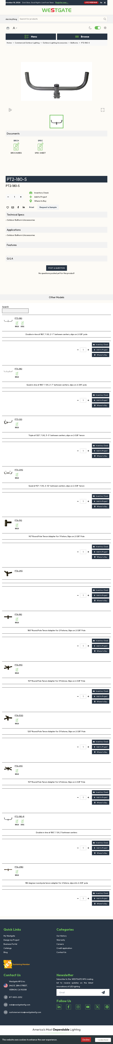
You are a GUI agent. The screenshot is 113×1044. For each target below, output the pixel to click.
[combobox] (60, 19)
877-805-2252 (15, 997)
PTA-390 (18, 665)
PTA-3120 (19, 715)
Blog (6, 952)
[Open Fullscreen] (102, 109)
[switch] (98, 27)
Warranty (61, 940)
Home (10, 43)
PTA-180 (18, 614)
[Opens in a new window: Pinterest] (107, 1007)
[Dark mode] (90, 28)
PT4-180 (18, 369)
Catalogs (8, 948)
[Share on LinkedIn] (24, 207)
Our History (62, 936)
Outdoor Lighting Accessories (56, 43)
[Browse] (77, 37)
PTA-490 (19, 766)
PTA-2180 (19, 867)
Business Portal (10, 944)
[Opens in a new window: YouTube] (87, 1007)
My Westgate (9, 936)
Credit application (64, 948)
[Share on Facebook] (18, 207)
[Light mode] (105, 28)
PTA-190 (18, 520)
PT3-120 (18, 419)
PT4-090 (19, 470)
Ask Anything (11, 19)
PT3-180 (18, 318)
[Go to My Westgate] (14, 28)
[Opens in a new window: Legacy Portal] (8, 28)
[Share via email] (13, 207)
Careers (60, 944)
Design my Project (11, 940)
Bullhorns (75, 43)
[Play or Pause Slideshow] (10, 109)
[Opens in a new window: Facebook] (68, 1007)
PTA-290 (19, 571)
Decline (86, 1039)
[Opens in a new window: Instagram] (78, 1007)
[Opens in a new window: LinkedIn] (59, 1007)
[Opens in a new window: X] (97, 1007)
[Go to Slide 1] (56, 121)
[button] (56, 81)
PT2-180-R (19, 816)
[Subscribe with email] (103, 992)
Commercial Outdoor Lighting (28, 43)
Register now (59, 2)
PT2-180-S (85, 43)
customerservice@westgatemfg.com (24, 1012)
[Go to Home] (56, 10)
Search (5, 306)
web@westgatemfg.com (19, 1004)
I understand (103, 1040)
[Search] (105, 19)
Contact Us (61, 952)
